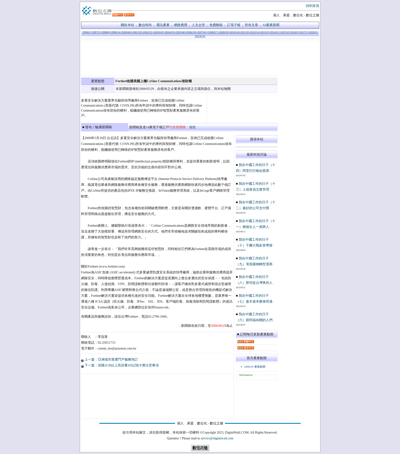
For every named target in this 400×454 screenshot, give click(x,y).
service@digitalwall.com (217, 438)
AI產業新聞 (270, 25)
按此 (192, 127)
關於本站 (127, 25)
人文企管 (198, 25)
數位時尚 (145, 25)
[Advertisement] (179, 58)
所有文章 (251, 25)
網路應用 (180, 25)
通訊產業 (163, 25)
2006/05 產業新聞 (254, 366)
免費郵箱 (216, 25)
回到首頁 (312, 6)
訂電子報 (233, 25)
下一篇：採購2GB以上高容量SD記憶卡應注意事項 (121, 365)
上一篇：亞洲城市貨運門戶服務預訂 (111, 359)
